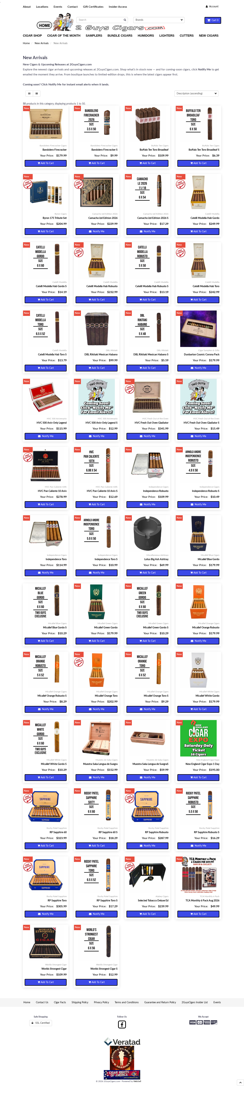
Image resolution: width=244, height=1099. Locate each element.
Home (26, 43)
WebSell (137, 1081)
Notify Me (97, 231)
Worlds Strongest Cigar (54, 969)
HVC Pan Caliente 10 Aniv (52, 491)
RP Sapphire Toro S (107, 900)
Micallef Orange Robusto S (52, 696)
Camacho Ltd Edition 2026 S (152, 218)
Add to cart (47, 163)
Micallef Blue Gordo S (55, 627)
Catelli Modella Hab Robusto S (151, 286)
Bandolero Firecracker (55, 150)
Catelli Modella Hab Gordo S (51, 286)
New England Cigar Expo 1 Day (202, 764)
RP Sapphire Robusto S (206, 832)
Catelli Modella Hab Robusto (102, 286)
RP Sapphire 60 (58, 832)
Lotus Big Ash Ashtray (156, 559)
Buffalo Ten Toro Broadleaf (154, 150)
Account (213, 6)
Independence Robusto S (205, 491)
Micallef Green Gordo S (155, 627)
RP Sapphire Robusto (156, 832)
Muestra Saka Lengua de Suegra (100, 764)
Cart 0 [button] (214, 20)
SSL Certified (41, 1023)
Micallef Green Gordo (106, 627)
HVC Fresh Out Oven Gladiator (151, 423)
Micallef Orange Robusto (205, 627)
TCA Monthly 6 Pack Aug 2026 (202, 900)
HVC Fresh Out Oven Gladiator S (201, 423)
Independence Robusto (155, 491)
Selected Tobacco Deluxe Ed (153, 900)
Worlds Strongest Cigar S (104, 969)
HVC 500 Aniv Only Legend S (102, 423)
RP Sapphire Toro (57, 900)
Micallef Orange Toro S (156, 696)
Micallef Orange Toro (106, 696)
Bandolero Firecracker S (104, 150)
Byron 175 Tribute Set (55, 218)
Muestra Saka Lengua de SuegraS (150, 764)
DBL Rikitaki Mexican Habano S (150, 354)
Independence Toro (56, 559)
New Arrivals (42, 43)
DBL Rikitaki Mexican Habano (101, 354)
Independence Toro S (106, 559)
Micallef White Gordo (207, 696)
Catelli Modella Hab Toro (206, 286)
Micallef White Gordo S (54, 764)
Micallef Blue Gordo (208, 559)
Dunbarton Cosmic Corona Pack (201, 354)
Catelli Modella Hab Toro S (52, 354)
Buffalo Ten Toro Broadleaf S (204, 150)
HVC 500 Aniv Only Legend (52, 423)
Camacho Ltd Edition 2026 (103, 218)
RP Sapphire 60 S (108, 832)
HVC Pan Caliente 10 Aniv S (102, 491)
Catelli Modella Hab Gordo (205, 218)
